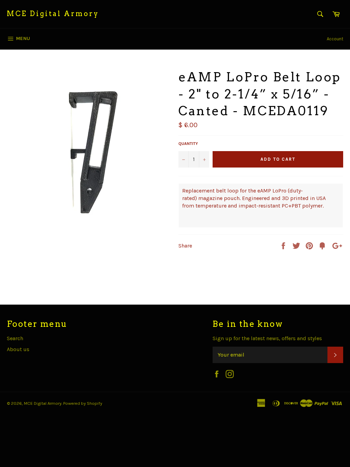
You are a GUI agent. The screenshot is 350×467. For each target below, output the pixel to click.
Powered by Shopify (82, 403)
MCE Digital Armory (53, 14)
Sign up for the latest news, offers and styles (267, 338)
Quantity (188, 143)
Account (335, 38)
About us (18, 349)
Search (15, 338)
